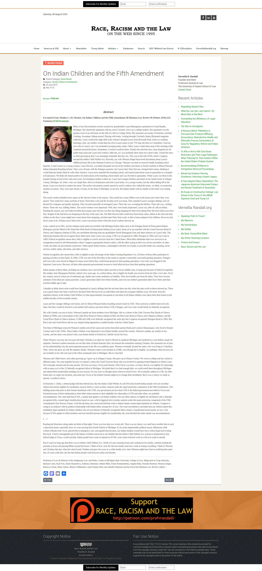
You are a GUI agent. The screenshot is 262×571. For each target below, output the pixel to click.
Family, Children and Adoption (64, 82)
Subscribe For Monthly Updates (101, 4)
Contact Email (184, 89)
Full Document (61, 121)
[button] (67, 48)
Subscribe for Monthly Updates (101, 567)
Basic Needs (66, 79)
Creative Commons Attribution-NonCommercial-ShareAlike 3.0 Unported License (85, 558)
